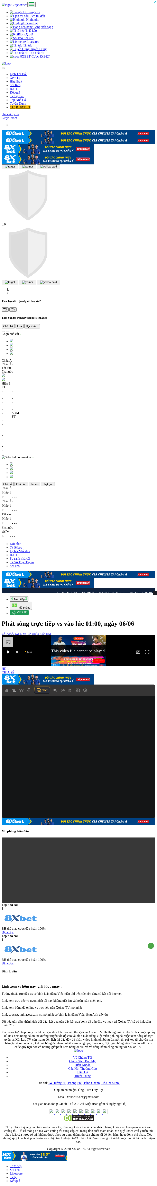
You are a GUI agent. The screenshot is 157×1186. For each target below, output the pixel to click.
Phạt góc (48, 483)
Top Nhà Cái (18, 100)
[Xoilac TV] (6, 63)
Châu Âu (21, 483)
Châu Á (7, 483)
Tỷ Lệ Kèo (17, 96)
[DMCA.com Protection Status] (78, 1119)
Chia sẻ (22, 611)
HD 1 (5, 668)
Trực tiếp (15, 1165)
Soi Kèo (15, 85)
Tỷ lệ (13, 1176)
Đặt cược (7, 931)
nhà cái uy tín (10, 114)
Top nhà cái (36, 52)
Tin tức (27, 45)
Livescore (32, 41)
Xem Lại (31, 23)
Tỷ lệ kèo (16, 546)
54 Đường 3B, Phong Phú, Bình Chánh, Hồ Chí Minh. (84, 1082)
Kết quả (15, 92)
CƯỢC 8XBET (20, 107)
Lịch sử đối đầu (20, 550)
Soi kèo (28, 38)
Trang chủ (33, 12)
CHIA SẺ (8, 671)
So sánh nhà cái (20, 557)
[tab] (19, 598)
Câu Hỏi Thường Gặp (82, 1067)
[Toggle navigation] (31, 4)
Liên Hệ (82, 1071)
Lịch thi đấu (37, 16)
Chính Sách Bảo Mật (82, 1060)
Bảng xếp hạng (43, 27)
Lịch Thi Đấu (18, 74)
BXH (13, 89)
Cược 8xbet (19, 5)
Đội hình (15, 543)
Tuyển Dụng (38, 49)
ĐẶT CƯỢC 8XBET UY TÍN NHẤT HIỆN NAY (27, 632)
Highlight (31, 19)
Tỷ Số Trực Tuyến (22, 561)
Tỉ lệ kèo (31, 30)
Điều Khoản (83, 1064)
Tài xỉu (34, 483)
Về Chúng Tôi (82, 1056)
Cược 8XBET (40, 56)
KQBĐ (28, 34)
